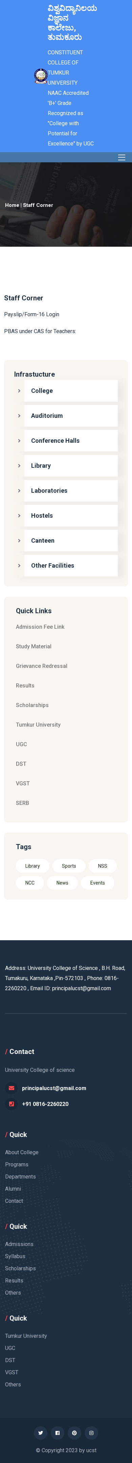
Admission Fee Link (40, 627)
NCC (30, 883)
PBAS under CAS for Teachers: (40, 331)
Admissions (19, 1244)
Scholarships (32, 705)
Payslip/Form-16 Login (31, 314)
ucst (91, 1450)
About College (22, 1152)
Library (32, 866)
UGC (21, 744)
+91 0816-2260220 (45, 1104)
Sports (69, 866)
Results (25, 685)
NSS (102, 866)
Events (97, 883)
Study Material (33, 646)
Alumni (13, 1189)
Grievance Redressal (41, 666)
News (62, 883)
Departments (20, 1176)
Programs (16, 1164)
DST (21, 764)
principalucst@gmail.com (54, 1088)
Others (13, 1293)
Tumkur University (38, 725)
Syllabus (15, 1256)
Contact (14, 1201)
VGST (23, 783)
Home (12, 205)
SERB (22, 803)
